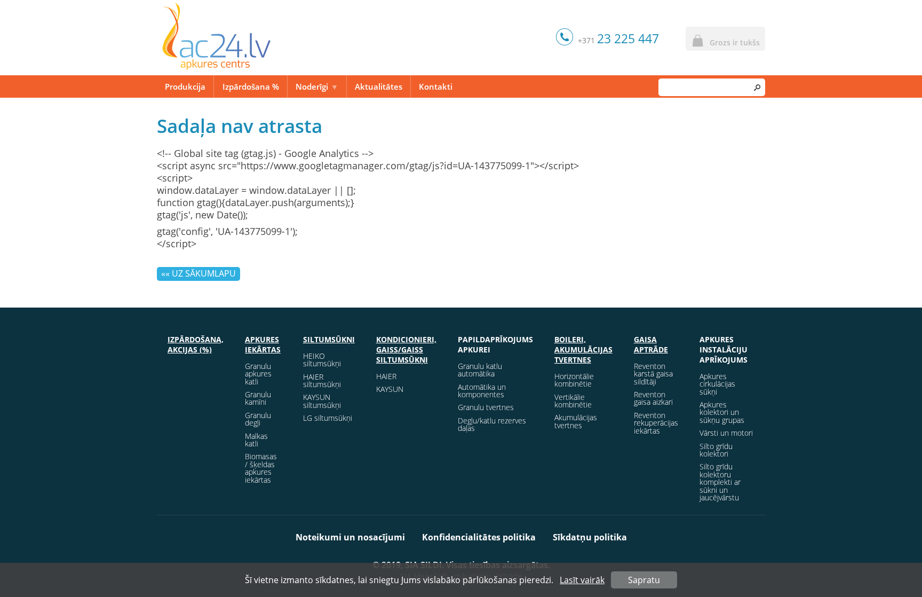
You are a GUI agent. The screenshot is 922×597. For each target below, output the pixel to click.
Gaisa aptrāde (651, 344)
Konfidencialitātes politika (479, 537)
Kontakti (435, 86)
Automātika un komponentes (482, 390)
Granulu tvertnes (486, 407)
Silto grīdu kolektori (716, 450)
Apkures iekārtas (263, 344)
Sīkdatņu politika (590, 537)
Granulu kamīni (258, 398)
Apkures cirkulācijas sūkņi (717, 384)
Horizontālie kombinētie (574, 380)
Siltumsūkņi (329, 339)
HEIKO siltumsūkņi (322, 359)
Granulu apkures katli (258, 374)
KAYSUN (389, 389)
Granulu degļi (258, 419)
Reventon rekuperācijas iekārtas (656, 423)
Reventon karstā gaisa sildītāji (653, 374)
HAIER (386, 376)
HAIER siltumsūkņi (322, 380)
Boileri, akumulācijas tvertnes (583, 349)
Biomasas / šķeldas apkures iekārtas (261, 467)
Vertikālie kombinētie (573, 401)
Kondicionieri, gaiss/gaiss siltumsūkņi (406, 349)
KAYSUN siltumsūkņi (322, 401)
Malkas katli (256, 440)
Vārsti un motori (726, 433)
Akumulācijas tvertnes (575, 421)
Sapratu (644, 580)
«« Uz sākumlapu (198, 273)
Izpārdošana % (250, 86)
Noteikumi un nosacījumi (350, 537)
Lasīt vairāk (582, 580)
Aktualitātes (378, 86)
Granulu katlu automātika (480, 370)
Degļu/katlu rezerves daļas (492, 424)
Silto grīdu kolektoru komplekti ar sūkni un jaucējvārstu (720, 481)
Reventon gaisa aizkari (653, 398)
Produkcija (185, 86)
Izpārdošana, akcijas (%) (196, 344)
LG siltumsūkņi (327, 418)
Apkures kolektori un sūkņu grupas (722, 412)
